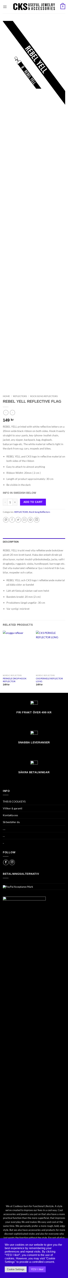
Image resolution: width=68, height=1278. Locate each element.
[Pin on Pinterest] (30, 520)
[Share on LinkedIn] (36, 520)
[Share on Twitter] (18, 520)
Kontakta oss (10, 815)
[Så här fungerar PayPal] (18, 886)
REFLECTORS (20, 396)
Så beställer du (11, 822)
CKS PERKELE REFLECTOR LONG (49, 680)
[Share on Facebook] (12, 520)
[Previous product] (12, 412)
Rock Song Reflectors (44, 396)
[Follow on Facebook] (6, 862)
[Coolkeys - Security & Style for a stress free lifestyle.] (34, 6)
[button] (5, 6)
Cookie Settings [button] (15, 1269)
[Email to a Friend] (24, 520)
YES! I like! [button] (37, 1269)
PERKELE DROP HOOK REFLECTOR (14, 680)
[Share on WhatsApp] (6, 520)
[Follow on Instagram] (12, 862)
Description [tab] (11, 542)
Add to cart (33, 501)
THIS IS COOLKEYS (14, 801)
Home (6, 396)
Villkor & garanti (12, 808)
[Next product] (5, 412)
